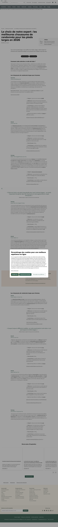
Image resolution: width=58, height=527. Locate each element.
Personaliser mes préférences (38, 274)
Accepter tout (15, 274)
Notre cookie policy (14, 270)
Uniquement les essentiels (25, 274)
